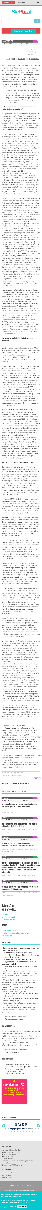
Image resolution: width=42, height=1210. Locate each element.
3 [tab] (11, 1134)
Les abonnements (7, 1178)
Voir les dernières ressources (15, 1017)
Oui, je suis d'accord (9, 1207)
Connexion (21, 2)
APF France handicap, (10, 917)
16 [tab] (20, 1137)
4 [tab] (14, 1134)
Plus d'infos (27, 1202)
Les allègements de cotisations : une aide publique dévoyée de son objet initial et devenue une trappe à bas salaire (20, 955)
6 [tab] (20, 1134)
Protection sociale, (9, 930)
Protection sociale (7, 1162)
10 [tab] (33, 1134)
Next (38, 1128)
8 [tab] (27, 1134)
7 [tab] (24, 1134)
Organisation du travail (30, 810)
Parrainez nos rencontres (14, 1069)
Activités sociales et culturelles (11, 1155)
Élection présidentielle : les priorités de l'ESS (23, 1045)
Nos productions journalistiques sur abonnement (22, 1067)
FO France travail (8, 920)
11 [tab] (36, 1134)
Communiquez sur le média (14, 1073)
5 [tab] (17, 1134)
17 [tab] (24, 1137)
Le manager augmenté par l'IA (19, 1043)
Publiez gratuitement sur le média (17, 1064)
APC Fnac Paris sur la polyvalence (15, 991)
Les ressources (6, 1182)
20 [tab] (33, 1137)
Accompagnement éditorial (14, 1071)
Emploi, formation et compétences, (15, 933)
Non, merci (22, 1207)
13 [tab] (11, 1137)
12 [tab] (39, 1134)
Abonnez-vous (8, 2)
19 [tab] (30, 1137)
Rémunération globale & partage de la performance (17, 1166)
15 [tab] (17, 1137)
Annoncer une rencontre (14, 1052)
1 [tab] (5, 1134)
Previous (4, 1128)
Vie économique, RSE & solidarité (11, 775)
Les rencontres (6, 1180)
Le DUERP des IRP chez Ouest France (17, 959)
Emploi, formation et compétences (12, 773)
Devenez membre (23, 31)
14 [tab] (14, 1137)
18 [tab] (27, 1137)
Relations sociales (7, 812)
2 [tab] (8, 1134)
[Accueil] (21, 12)
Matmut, (5, 915)
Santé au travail (6, 1168)
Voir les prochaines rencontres (16, 1050)
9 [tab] (30, 1134)
